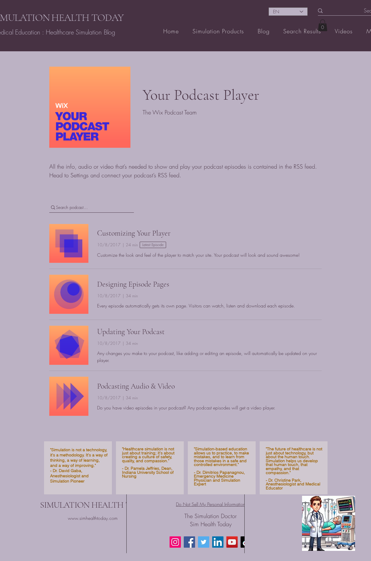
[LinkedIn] (217, 542)
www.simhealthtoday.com (93, 518)
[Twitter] (203, 542)
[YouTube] (232, 542)
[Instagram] (175, 542)
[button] (323, 25)
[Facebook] (189, 542)
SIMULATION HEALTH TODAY (96, 505)
